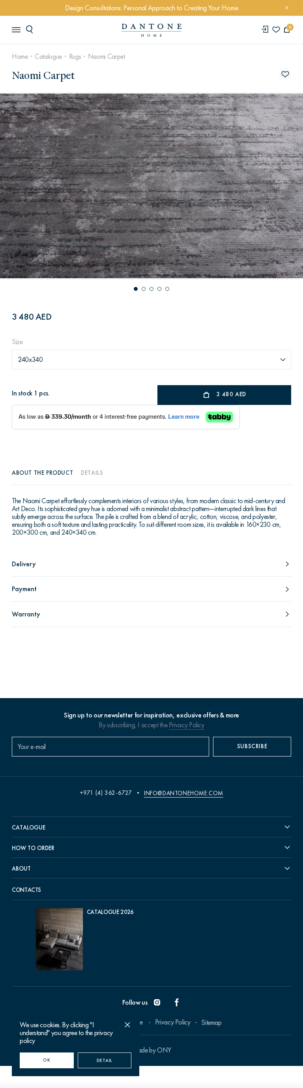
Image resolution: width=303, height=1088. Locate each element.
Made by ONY (151, 1050)
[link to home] (151, 30)
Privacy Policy (186, 725)
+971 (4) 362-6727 (106, 792)
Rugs (75, 56)
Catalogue (48, 56)
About (21, 868)
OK (46, 1060)
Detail (104, 1060)
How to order (33, 848)
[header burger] (16, 29)
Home (20, 56)
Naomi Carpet (106, 56)
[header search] (30, 29)
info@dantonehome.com (183, 793)
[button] (136, 289)
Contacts (26, 889)
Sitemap (211, 1022)
